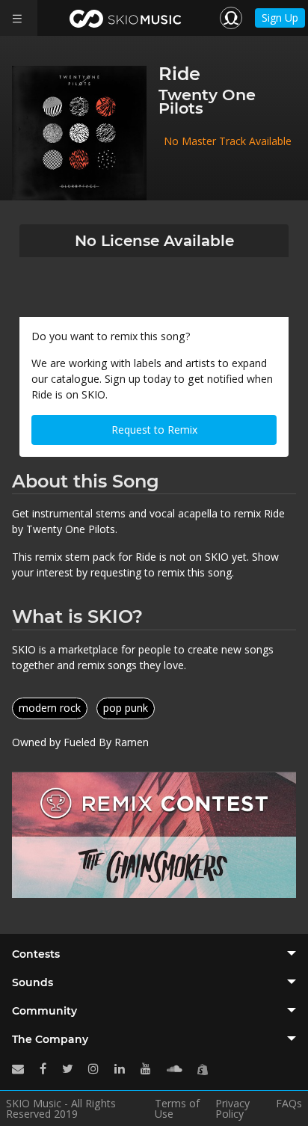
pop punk (125, 708)
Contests (36, 954)
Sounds (32, 982)
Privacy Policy (232, 1108)
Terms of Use (177, 1108)
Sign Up (280, 17)
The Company (50, 1039)
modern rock (50, 708)
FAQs (289, 1104)
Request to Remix (154, 429)
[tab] (154, 954)
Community (44, 1011)
